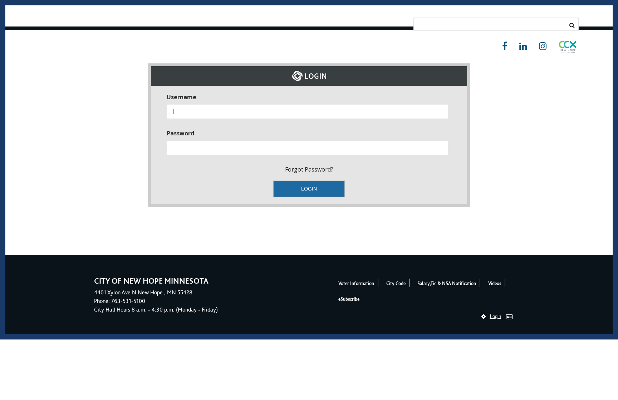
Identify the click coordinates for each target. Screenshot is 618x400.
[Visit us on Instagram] (542, 46)
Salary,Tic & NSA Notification (446, 283)
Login (495, 316)
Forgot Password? (309, 169)
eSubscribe (348, 299)
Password (180, 133)
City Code (396, 283)
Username (181, 97)
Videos (494, 283)
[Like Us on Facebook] (504, 46)
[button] (568, 48)
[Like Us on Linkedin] (523, 46)
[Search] (572, 25)
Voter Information (356, 283)
